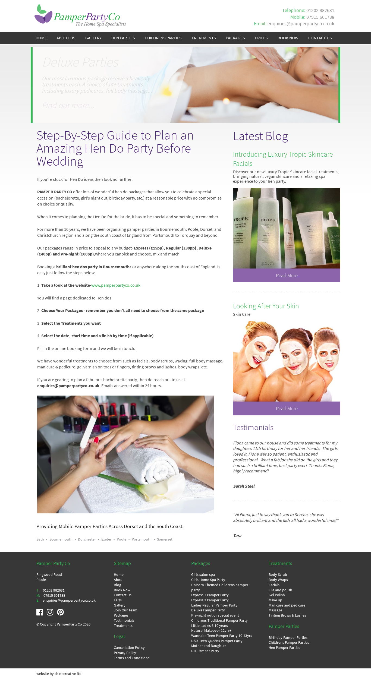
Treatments (123, 625)
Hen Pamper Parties (284, 647)
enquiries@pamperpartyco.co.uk (301, 23)
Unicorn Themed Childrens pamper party (219, 587)
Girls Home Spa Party (208, 579)
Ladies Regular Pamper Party (214, 605)
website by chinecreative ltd (58, 673)
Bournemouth (61, 539)
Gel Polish (277, 595)
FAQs (118, 600)
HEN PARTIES (123, 38)
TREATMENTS (203, 38)
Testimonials (124, 620)
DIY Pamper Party (205, 650)
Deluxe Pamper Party (208, 610)
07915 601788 (320, 17)
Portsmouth (142, 539)
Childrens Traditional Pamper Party (219, 620)
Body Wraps (278, 579)
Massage (275, 610)
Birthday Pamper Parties (288, 637)
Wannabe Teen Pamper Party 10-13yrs (221, 635)
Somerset (164, 539)
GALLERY (93, 38)
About (119, 579)
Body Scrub (278, 574)
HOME (41, 38)
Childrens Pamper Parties (289, 642)
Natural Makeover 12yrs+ (211, 630)
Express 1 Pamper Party (210, 595)
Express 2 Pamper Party (210, 600)
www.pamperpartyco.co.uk (115, 285)
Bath (40, 539)
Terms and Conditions (131, 658)
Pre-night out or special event (215, 615)
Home (119, 574)
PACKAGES (235, 38)
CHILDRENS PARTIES (163, 38)
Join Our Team (125, 610)
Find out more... (68, 111)
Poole (121, 539)
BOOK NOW (288, 38)
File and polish (280, 590)
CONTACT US (320, 38)
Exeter (106, 539)
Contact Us (122, 595)
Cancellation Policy (129, 647)
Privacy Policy (125, 652)
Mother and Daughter (208, 645)
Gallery (119, 605)
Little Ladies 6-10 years (209, 625)
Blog (117, 585)
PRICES (261, 38)
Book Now (122, 590)
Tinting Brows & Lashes (287, 615)
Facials (274, 585)
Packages (121, 615)
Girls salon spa (203, 574)
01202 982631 (320, 10)
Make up (275, 600)
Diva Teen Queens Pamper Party (217, 640)
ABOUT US (66, 38)
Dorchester (87, 539)
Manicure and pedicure (287, 605)
